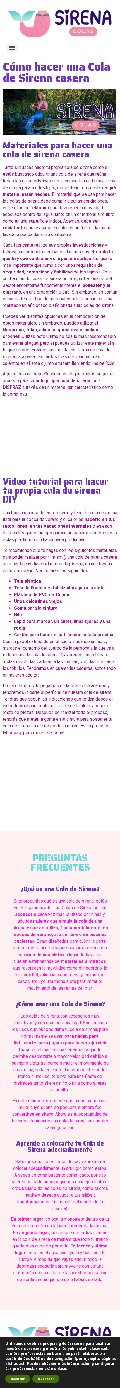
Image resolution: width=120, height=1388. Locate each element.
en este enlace (52, 1368)
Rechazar (46, 1378)
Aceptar (18, 1378)
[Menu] (12, 48)
